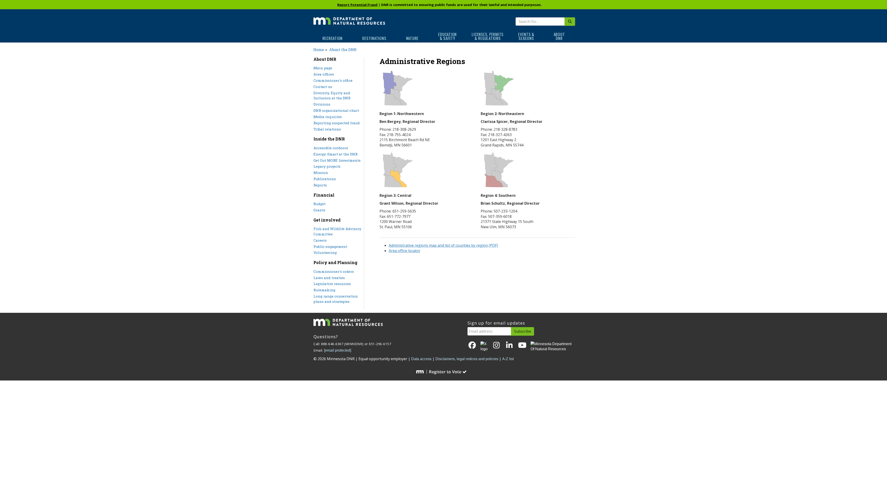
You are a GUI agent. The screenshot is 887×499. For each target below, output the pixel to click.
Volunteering (325, 252)
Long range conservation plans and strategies (335, 299)
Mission (320, 172)
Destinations (374, 38)
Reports (320, 185)
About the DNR (342, 49)
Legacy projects (326, 166)
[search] (570, 21)
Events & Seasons (526, 36)
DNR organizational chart (336, 110)
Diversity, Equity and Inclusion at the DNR (331, 95)
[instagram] (496, 345)
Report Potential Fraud (357, 4)
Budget (319, 203)
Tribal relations (327, 129)
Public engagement (330, 246)
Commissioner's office (332, 80)
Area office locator (404, 250)
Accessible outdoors (330, 148)
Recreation (332, 38)
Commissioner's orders (333, 271)
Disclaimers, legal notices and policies (466, 359)
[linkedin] (509, 345)
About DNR (559, 36)
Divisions (321, 104)
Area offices (323, 74)
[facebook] (472, 345)
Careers (320, 240)
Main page (322, 68)
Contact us (322, 86)
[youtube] (522, 345)
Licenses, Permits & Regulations (488, 36)
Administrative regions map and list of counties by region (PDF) (443, 245)
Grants (319, 210)
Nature (412, 38)
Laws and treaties (329, 277)
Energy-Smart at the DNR (335, 154)
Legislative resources (332, 283)
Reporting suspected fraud (336, 123)
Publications (324, 178)
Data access (421, 359)
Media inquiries (327, 116)
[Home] (349, 17)
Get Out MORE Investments (337, 160)
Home (318, 49)
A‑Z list (508, 359)
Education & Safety (447, 36)
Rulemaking (324, 290)
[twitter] (484, 346)
